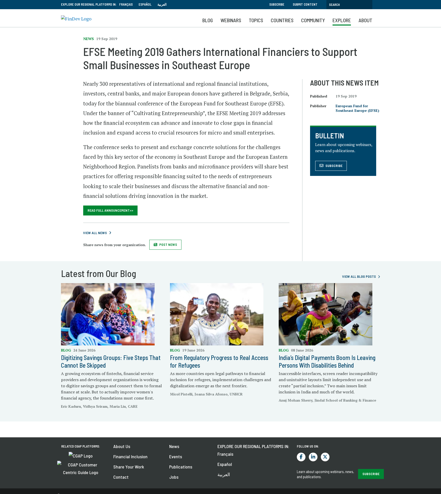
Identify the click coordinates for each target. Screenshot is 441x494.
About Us (121, 446)
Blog (207, 20)
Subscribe (276, 4)
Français (126, 4)
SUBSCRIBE (370, 474)
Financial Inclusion (130, 456)
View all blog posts (359, 276)
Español (145, 4)
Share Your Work (128, 466)
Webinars (230, 20)
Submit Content (305, 4)
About (365, 20)
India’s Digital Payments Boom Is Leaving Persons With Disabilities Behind (327, 361)
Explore (342, 20)
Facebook (301, 457)
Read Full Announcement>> (110, 210)
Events (175, 456)
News (174, 446)
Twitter (325, 457)
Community (313, 20)
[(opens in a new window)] (81, 455)
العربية (162, 4)
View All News (95, 233)
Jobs (173, 477)
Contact (121, 477)
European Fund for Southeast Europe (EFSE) (357, 108)
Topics (256, 20)
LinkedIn (313, 457)
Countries (282, 20)
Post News (168, 244)
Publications (180, 466)
